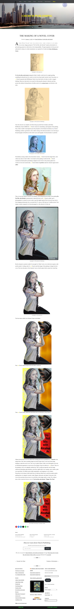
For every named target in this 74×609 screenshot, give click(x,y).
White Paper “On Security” (20, 593)
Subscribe (47, 548)
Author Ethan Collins (19, 582)
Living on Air (17, 595)
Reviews (16, 591)
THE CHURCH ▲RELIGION (36, 578)
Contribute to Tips (18, 599)
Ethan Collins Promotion (34, 534)
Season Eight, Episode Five (35, 572)
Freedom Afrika (18, 587)
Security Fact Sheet (20, 561)
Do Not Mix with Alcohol (48, 39)
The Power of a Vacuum (19, 570)
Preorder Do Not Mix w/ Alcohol (49, 534)
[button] (34, 588)
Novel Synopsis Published (19, 534)
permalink (49, 554)
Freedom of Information (53, 561)
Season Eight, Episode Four (35, 574)
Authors (29, 1)
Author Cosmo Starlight (19, 580)
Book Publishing (38, 39)
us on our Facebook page (21, 603)
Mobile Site (20, 607)
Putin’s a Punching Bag (19, 572)
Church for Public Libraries (20, 597)
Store (54, 1)
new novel (38, 554)
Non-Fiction (40, 1)
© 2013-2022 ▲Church (52, 607)
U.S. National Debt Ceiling (20, 574)
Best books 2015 (51, 552)
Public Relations (48, 1)
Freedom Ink (17, 584)
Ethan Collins (33, 554)
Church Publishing (37, 15)
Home (20, 1)
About (25, 1)
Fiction (34, 1)
